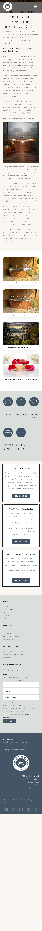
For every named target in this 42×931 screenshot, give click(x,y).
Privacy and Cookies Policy (13, 655)
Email (5, 675)
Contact (6, 618)
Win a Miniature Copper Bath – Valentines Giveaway (21, 379)
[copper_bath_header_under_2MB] (21, 258)
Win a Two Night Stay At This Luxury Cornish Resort (21, 315)
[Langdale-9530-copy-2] (21, 322)
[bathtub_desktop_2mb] (21, 290)
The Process (8, 606)
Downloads (7, 615)
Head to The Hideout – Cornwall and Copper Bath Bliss (21, 283)
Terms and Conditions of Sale (15, 652)
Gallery (6, 631)
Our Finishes (8, 609)
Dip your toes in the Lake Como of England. (21, 347)
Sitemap (6, 658)
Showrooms (8, 639)
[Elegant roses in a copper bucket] (21, 355)
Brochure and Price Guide (13, 636)
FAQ (5, 612)
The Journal (8, 634)
